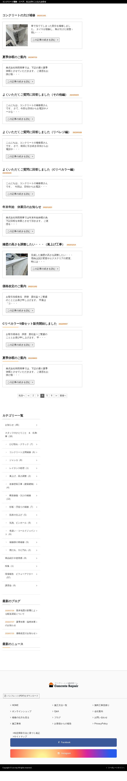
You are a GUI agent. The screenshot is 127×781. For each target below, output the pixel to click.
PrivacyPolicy (101, 724)
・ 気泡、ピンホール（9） (18, 523)
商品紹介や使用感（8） (16, 558)
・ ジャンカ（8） (14, 460)
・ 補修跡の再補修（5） (17, 542)
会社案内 (98, 711)
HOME (15, 705)
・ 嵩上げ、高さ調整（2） (18, 476)
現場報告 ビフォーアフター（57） (19, 576)
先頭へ (22, 395)
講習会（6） (11, 585)
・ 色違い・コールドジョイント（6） (20, 532)
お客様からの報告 (62, 724)
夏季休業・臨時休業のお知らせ (20, 624)
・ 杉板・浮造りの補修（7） (19, 507)
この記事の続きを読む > (45, 39)
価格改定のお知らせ (20, 633)
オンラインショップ (21, 711)
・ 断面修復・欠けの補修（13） (18, 497)
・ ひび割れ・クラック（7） (19, 444)
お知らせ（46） (12, 425)
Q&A (56, 711)
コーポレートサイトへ (116, 768)
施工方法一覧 (60, 705)
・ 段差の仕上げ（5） (16, 515)
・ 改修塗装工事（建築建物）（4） (20, 486)
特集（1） (10, 566)
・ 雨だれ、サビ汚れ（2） (18, 550)
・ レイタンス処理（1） (17, 468)
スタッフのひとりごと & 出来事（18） (21, 435)
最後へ (63, 395)
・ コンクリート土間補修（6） (20, 452)
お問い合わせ (100, 717)
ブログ (57, 717)
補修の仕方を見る (20, 717)
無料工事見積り (101, 705)
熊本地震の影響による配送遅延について (20, 612)
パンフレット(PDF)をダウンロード (22, 696)
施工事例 (16, 724)
